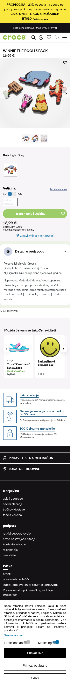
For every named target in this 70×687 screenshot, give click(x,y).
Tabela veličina (58, 189)
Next (66, 92)
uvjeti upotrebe (13, 499)
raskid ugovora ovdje (17, 534)
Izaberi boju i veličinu (31, 214)
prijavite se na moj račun (31, 458)
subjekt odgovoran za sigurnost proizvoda (30, 585)
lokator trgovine (24, 469)
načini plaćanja (13, 504)
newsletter (10, 555)
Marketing (45, 643)
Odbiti (35, 678)
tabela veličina (12, 515)
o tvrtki (7, 574)
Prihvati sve (35, 653)
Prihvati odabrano (35, 665)
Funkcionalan (14, 643)
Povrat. (53, 28)
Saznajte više (13, 635)
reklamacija (10, 550)
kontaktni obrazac (15, 544)
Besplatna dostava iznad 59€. (30, 28)
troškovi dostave (14, 509)
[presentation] (6, 349)
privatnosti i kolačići (16, 579)
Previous (4, 92)
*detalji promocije (40, 19)
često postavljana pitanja (19, 539)
